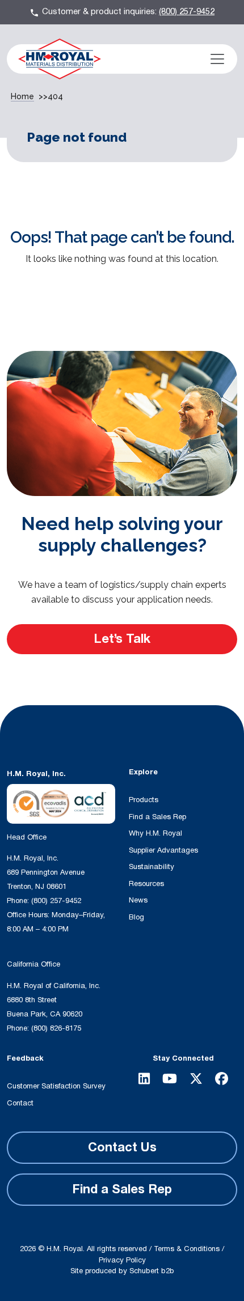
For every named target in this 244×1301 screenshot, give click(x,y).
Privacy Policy (122, 1260)
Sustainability (151, 866)
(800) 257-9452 (186, 11)
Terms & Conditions (187, 1249)
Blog (136, 917)
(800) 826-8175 (56, 1028)
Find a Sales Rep (157, 817)
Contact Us (122, 1147)
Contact (20, 1103)
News (138, 900)
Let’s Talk (122, 639)
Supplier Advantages (163, 850)
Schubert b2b (151, 1271)
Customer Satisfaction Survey (56, 1086)
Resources (146, 883)
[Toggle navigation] (217, 58)
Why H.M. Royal (155, 833)
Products (143, 800)
